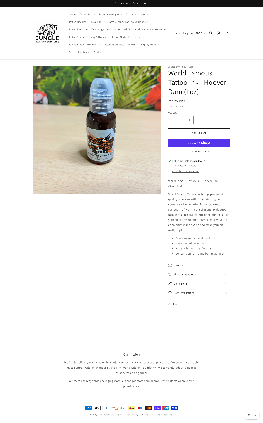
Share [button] (175, 303)
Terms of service (165, 414)
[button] (87, 14)
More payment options (199, 151)
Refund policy (148, 414)
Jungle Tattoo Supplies (108, 415)
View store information (185, 171)
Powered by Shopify (129, 415)
